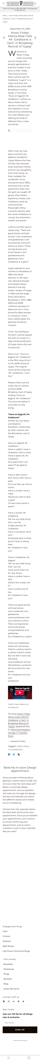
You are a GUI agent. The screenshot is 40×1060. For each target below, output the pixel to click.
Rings (6, 974)
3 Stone (6, 936)
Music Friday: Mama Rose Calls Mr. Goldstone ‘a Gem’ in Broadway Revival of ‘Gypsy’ (19, 720)
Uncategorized (15, 749)
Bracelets (8, 964)
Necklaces (9, 969)
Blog (6, 984)
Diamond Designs (22, 1040)
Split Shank (8, 946)
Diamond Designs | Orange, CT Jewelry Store (19, 732)
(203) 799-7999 (21, 8)
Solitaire (7, 941)
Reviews (8, 979)
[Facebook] (9, 754)
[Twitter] (13, 754)
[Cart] (34, 3)
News (5, 15)
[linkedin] (13, 1001)
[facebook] (3, 1001)
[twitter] (23, 1001)
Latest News (23, 746)
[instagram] (8, 1001)
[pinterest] (18, 1001)
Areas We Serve (11, 989)
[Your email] (20, 1022)
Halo (5, 931)
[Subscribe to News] (18, 754)
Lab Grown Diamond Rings (16, 951)
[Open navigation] (5, 3)
